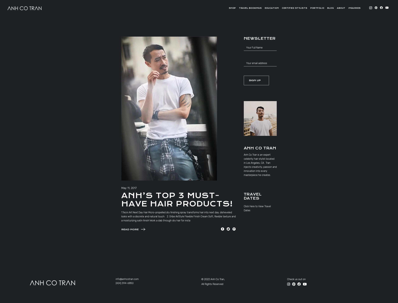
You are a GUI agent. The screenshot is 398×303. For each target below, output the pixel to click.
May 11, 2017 (129, 188)
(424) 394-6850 (125, 283)
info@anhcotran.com (127, 279)
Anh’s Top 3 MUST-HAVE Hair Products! (177, 199)
